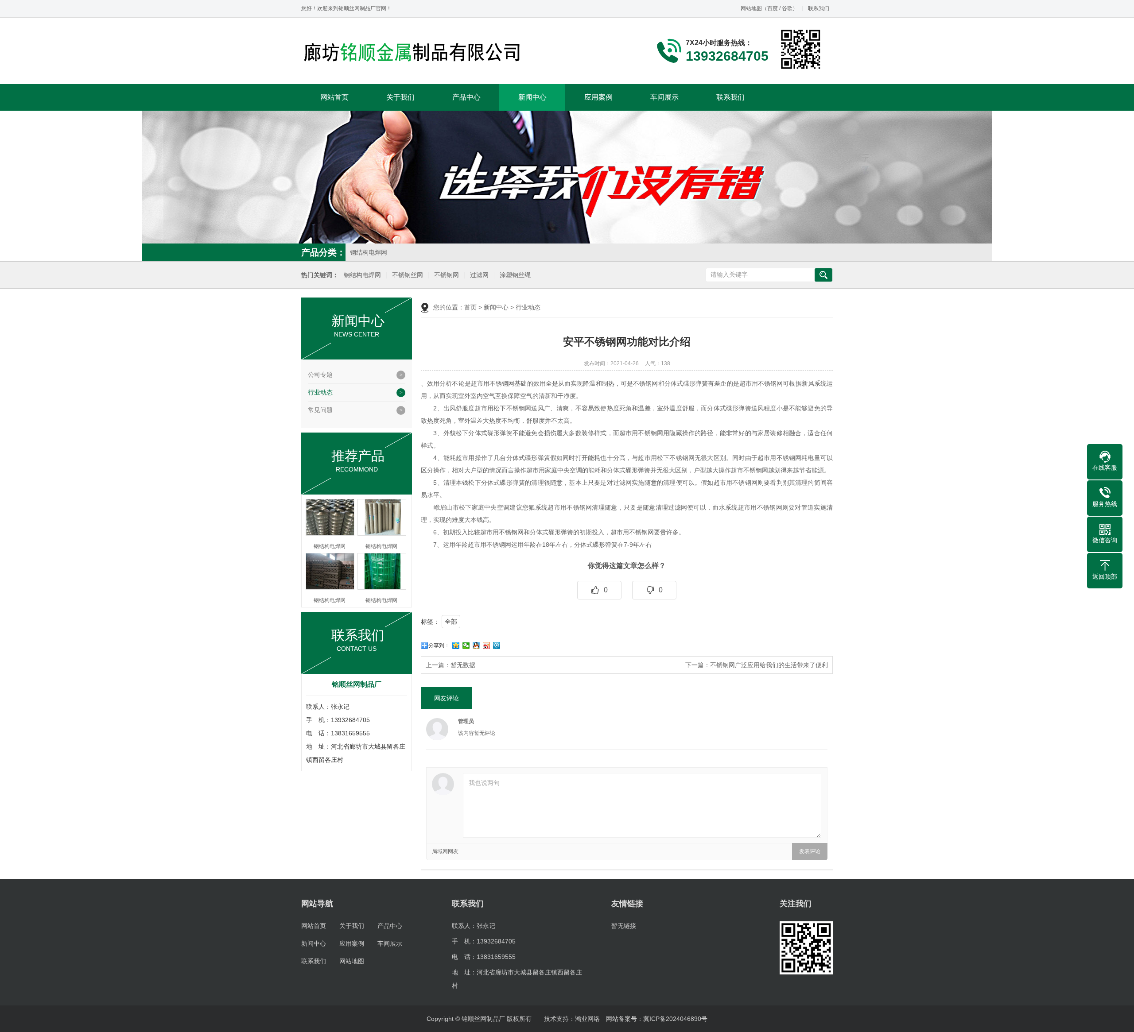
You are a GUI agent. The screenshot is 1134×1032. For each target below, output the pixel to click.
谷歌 (787, 8)
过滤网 (479, 275)
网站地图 (751, 8)
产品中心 (466, 97)
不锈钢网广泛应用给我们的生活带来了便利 (769, 665)
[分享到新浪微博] (486, 645)
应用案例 (598, 97)
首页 (470, 307)
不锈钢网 (446, 275)
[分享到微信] (466, 645)
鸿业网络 (587, 1018)
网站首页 (334, 97)
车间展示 (664, 97)
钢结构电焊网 (368, 252)
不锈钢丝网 (407, 275)
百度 (772, 8)
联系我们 (818, 8)
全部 (451, 621)
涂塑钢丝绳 (515, 275)
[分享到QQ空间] (456, 645)
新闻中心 (532, 97)
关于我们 (400, 97)
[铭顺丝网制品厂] (412, 51)
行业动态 (320, 392)
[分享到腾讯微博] (497, 645)
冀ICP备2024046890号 (675, 1018)
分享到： (439, 645)
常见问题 (320, 410)
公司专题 (320, 374)
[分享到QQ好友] (476, 645)
